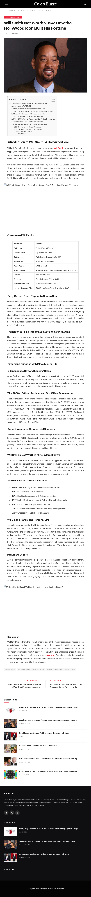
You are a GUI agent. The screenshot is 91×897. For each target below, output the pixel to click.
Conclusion (26, 133)
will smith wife (70, 669)
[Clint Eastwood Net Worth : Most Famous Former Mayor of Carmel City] (10, 761)
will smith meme (24, 669)
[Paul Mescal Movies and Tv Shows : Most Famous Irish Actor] (10, 736)
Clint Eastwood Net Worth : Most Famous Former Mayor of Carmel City (48, 759)
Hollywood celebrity (13, 17)
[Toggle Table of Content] (52, 100)
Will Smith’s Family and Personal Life (30, 129)
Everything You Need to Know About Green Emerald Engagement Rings (48, 707)
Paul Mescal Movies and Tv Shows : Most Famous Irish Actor (44, 733)
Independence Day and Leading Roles (30, 116)
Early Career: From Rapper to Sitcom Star (29, 109)
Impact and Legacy (26, 131)
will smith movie (38, 669)
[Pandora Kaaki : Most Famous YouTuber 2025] (10, 748)
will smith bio (10, 669)
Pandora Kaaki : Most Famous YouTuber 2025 (38, 746)
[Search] (84, 4)
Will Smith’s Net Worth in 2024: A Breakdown (31, 124)
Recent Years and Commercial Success (28, 122)
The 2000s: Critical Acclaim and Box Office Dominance (34, 119)
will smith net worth (54, 669)
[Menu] (6, 4)
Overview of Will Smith (22, 106)
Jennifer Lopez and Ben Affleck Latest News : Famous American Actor (48, 720)
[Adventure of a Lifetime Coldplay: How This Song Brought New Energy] (10, 774)
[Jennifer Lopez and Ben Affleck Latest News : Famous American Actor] (10, 723)
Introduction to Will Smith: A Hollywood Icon (28, 103)
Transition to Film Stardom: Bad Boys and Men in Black (35, 111)
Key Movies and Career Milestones (29, 127)
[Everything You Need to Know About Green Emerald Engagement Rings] (10, 710)
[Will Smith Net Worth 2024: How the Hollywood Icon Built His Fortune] (45, 65)
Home (6, 11)
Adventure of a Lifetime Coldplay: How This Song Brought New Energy (48, 771)
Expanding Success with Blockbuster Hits (29, 114)
